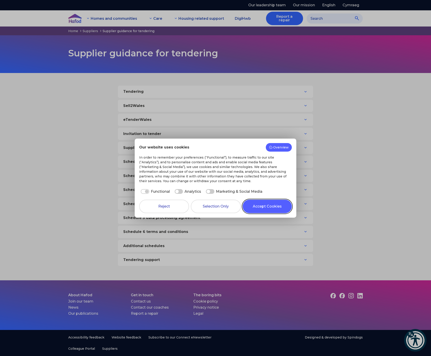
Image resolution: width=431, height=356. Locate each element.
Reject (164, 206)
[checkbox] (154, 191)
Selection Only (216, 206)
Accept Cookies (267, 206)
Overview (281, 147)
